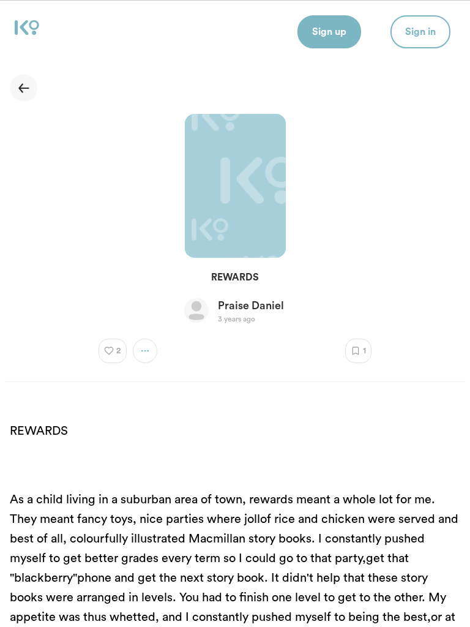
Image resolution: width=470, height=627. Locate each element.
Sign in (420, 32)
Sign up (329, 32)
